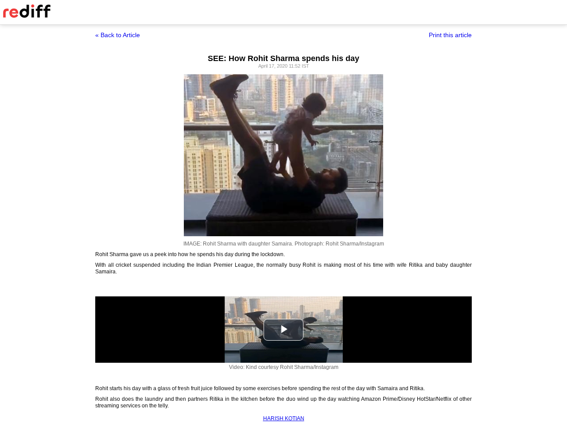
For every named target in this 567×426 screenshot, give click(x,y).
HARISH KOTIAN (283, 418)
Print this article (450, 34)
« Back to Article (117, 34)
